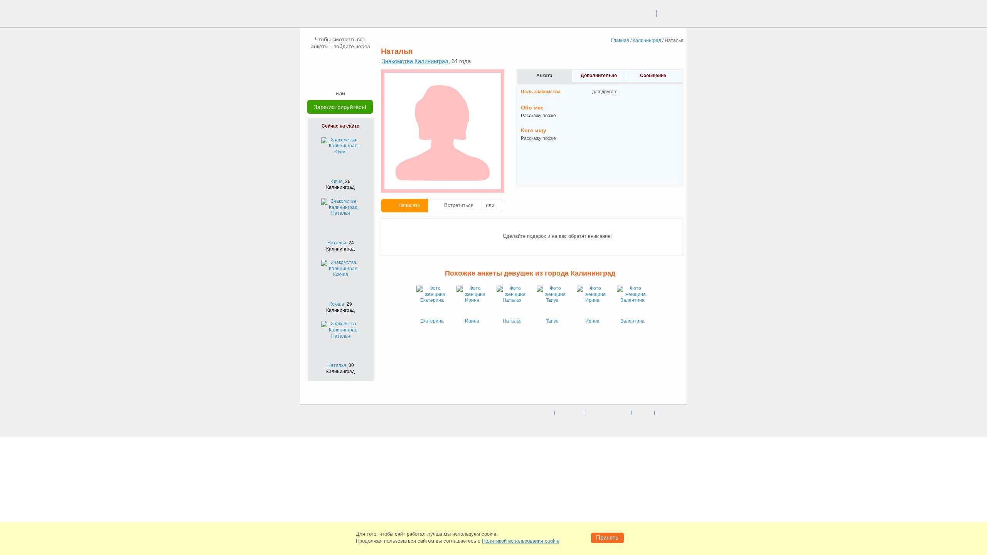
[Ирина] (471, 301)
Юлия (336, 181)
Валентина (632, 321)
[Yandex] (333, 78)
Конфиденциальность (607, 412)
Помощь (665, 412)
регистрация (672, 13)
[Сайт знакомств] (328, 14)
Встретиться (458, 205)
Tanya (552, 321)
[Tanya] (552, 301)
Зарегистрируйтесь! (340, 107)
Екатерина (432, 321)
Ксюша (336, 304)
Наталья (336, 243)
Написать (409, 205)
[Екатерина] (431, 301)
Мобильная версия (533, 412)
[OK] (355, 61)
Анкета (544, 75)
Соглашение (569, 412)
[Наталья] (512, 301)
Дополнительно (599, 75)
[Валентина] (632, 301)
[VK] (326, 61)
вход (647, 13)
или (490, 205)
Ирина (472, 321)
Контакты (643, 412)
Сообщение (653, 75)
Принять (607, 537)
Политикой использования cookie (520, 541)
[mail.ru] (340, 61)
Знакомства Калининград (415, 61)
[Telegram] (348, 78)
